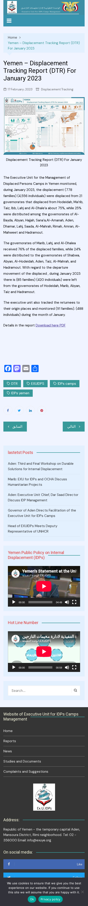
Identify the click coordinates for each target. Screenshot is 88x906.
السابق (17, 426)
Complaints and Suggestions (25, 771)
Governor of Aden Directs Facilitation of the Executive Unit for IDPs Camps (42, 513)
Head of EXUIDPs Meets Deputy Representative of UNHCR (32, 529)
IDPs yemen (20, 393)
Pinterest (41, 410)
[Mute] (67, 602)
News (7, 751)
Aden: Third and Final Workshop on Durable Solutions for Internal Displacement (41, 466)
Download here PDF (51, 325)
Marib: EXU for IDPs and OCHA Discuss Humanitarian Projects (37, 482)
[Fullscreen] (74, 602)
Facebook (7, 410)
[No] (82, 892)
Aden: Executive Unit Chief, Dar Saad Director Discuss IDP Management (43, 497)
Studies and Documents (22, 761)
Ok (32, 899)
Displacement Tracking (57, 89)
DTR (14, 383)
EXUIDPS (37, 383)
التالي (71, 426)
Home (8, 731)
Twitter (19, 410)
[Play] (14, 602)
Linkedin (30, 410)
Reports (9, 741)
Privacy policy (50, 899)
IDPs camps (67, 383)
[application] (44, 586)
